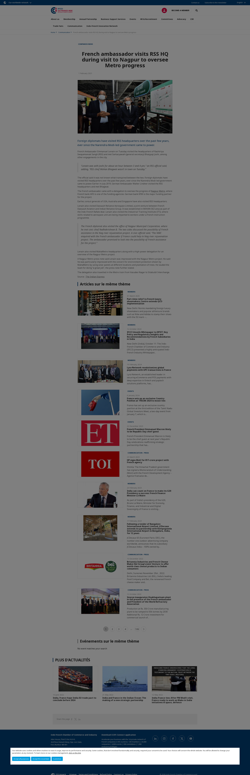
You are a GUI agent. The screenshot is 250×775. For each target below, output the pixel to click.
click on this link (75, 753)
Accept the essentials (41, 759)
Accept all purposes (21, 759)
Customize (57, 759)
